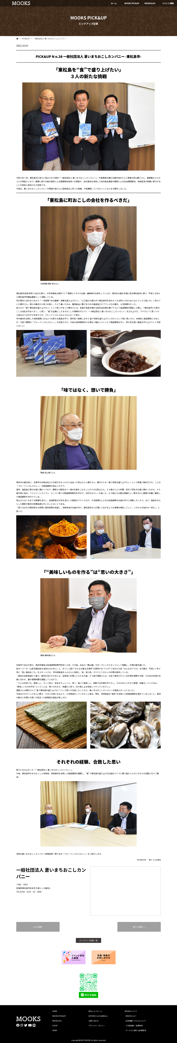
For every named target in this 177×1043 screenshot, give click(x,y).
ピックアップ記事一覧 (88, 940)
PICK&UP (25, 38)
